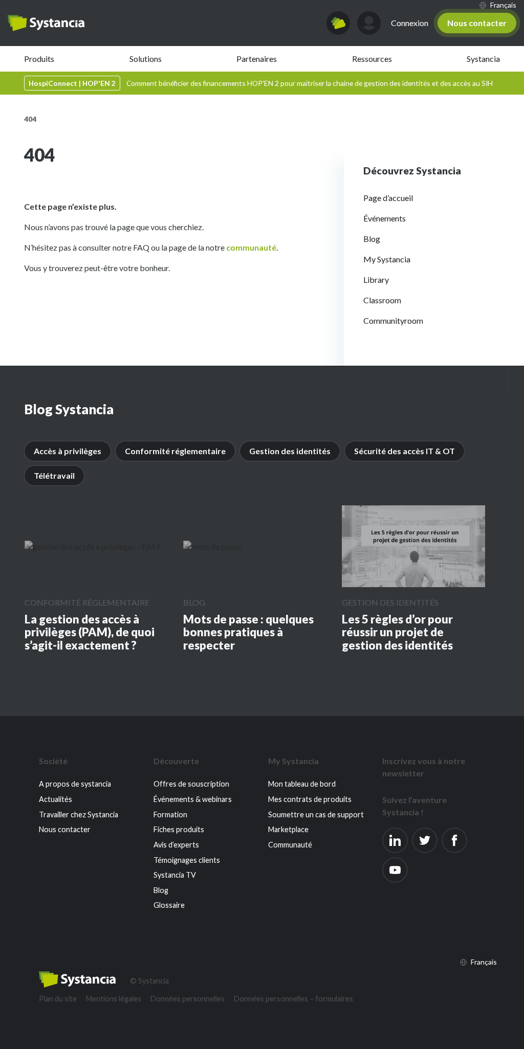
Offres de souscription (191, 783)
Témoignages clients (187, 860)
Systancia (483, 58)
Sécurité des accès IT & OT (404, 451)
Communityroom (393, 320)
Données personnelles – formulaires (293, 998)
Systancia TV (175, 875)
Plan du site (58, 998)
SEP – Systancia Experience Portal (46, 23)
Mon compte (369, 23)
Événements (384, 218)
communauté (251, 247)
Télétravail (54, 475)
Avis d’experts (176, 844)
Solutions (145, 58)
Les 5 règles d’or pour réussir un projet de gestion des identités (397, 632)
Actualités (55, 799)
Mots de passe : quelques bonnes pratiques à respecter (248, 632)
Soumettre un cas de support (316, 814)
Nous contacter (477, 23)
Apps (338, 23)
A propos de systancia (75, 783)
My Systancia (386, 259)
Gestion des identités (290, 451)
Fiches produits (179, 829)
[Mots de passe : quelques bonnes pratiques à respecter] (212, 546)
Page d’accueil (388, 198)
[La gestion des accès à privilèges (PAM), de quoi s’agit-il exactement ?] (92, 546)
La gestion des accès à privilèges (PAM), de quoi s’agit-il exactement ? (90, 632)
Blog (371, 238)
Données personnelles (187, 998)
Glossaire (169, 905)
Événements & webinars (193, 799)
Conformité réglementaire (175, 451)
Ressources (372, 58)
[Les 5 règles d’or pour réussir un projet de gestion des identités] (414, 546)
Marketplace (288, 829)
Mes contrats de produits (310, 799)
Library (376, 279)
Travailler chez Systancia (78, 814)
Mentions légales (113, 998)
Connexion (409, 23)
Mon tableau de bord (302, 783)
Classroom (382, 300)
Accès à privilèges (67, 451)
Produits (39, 58)
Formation (170, 814)
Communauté (290, 844)
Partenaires (256, 58)
